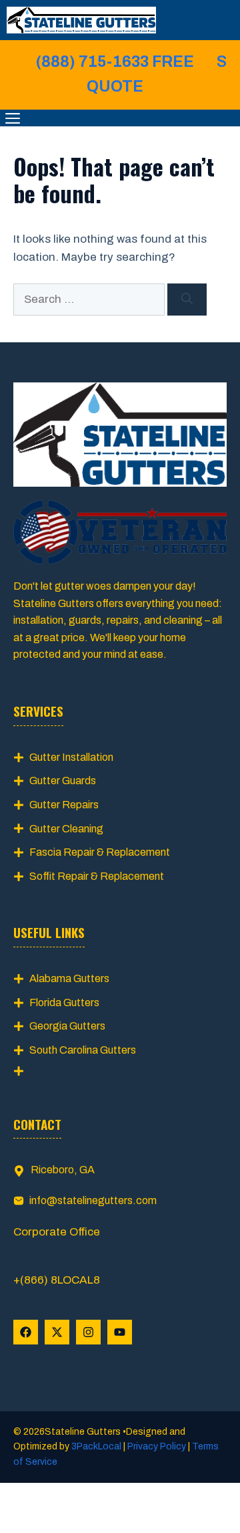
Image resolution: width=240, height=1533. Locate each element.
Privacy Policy (156, 1446)
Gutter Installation (71, 757)
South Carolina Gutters (82, 1050)
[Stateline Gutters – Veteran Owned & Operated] (81, 20)
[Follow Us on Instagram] (88, 1332)
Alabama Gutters (69, 978)
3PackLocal (97, 1446)
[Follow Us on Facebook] (25, 1332)
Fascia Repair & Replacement (99, 852)
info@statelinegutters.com (93, 1200)
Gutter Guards (62, 780)
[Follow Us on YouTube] (119, 1332)
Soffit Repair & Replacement (96, 876)
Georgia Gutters (67, 1026)
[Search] (187, 299)
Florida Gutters (64, 1002)
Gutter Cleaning (66, 828)
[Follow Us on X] (57, 1332)
